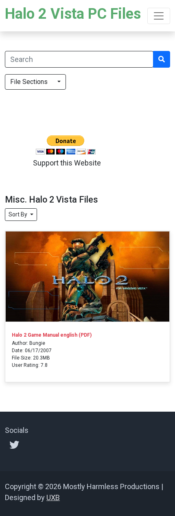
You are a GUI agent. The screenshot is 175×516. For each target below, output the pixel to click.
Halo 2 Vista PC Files (73, 13)
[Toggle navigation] (158, 16)
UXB (53, 497)
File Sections (33, 82)
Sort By (18, 214)
